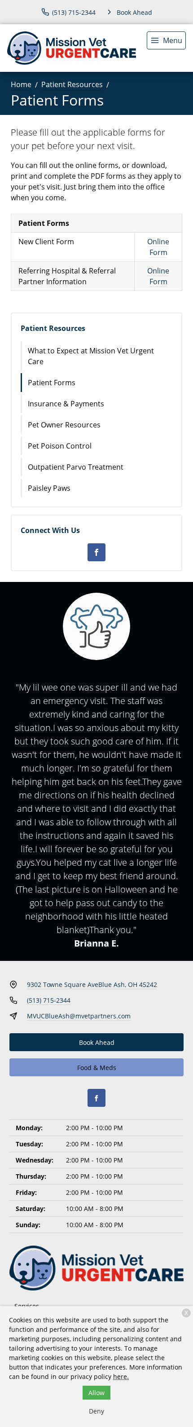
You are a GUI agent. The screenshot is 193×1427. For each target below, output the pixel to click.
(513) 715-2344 (48, 1000)
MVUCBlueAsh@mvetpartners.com (79, 1016)
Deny (96, 1411)
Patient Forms (51, 383)
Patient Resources (72, 84)
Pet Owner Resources (64, 425)
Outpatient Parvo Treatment (75, 467)
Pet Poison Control (60, 446)
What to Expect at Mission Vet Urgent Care (91, 356)
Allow (96, 1392)
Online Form (158, 247)
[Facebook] (96, 552)
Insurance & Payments (66, 404)
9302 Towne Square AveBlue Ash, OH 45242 (92, 984)
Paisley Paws (49, 488)
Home (21, 84)
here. (121, 1376)
